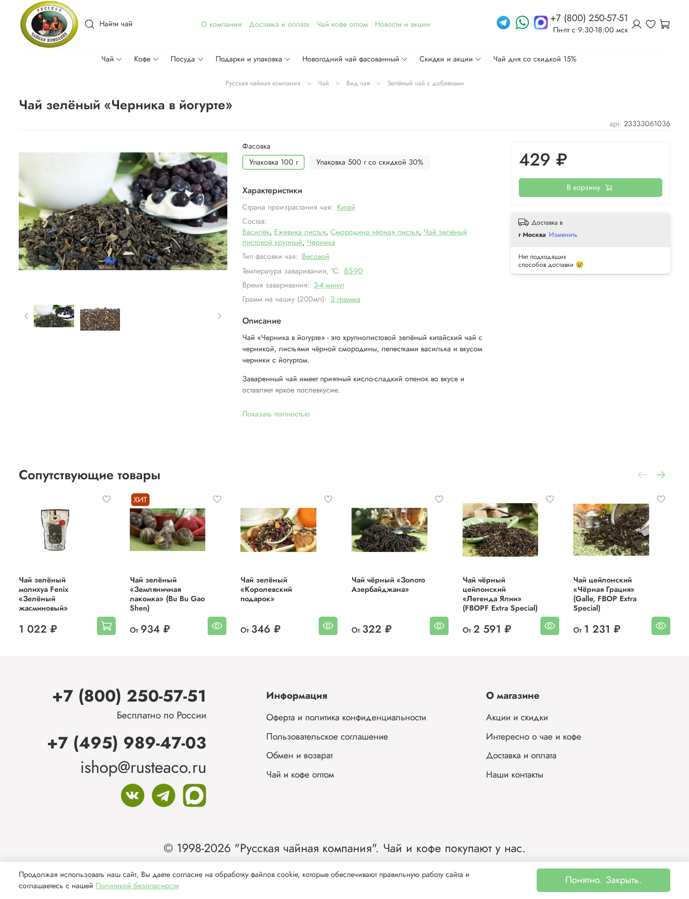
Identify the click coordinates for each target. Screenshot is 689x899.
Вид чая (358, 83)
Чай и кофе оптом (300, 774)
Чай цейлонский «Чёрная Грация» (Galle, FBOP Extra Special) (605, 593)
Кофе (142, 58)
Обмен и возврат (299, 755)
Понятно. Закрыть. (603, 880)
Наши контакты (514, 774)
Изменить (563, 234)
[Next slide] (212, 211)
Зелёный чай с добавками (425, 83)
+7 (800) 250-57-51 (129, 696)
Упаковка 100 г (273, 162)
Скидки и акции (446, 58)
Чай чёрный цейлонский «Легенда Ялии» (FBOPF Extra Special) (500, 593)
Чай (107, 58)
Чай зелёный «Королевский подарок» (266, 589)
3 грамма (345, 299)
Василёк (256, 232)
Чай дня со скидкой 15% (535, 58)
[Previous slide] (33, 211)
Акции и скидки (517, 717)
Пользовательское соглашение (327, 736)
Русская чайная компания (262, 83)
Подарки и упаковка (249, 58)
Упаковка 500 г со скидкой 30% (369, 162)
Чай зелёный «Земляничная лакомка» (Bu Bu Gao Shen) (167, 593)
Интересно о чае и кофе (533, 736)
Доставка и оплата (521, 755)
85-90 (353, 270)
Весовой (316, 256)
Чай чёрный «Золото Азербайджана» (388, 584)
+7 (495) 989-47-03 (126, 743)
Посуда (183, 58)
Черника (321, 242)
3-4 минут (329, 285)
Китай (346, 207)
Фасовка (256, 146)
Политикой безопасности (137, 885)
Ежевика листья (300, 232)
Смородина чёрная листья (374, 232)
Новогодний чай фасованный (350, 58)
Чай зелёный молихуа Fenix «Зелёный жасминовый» (43, 593)
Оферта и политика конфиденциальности (346, 717)
